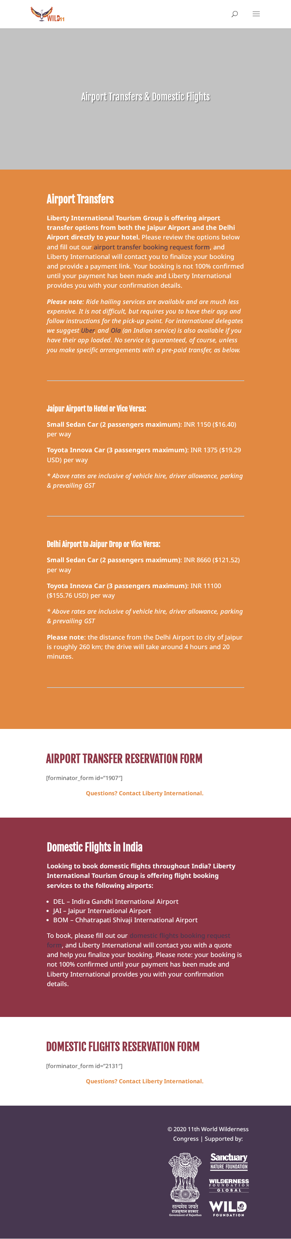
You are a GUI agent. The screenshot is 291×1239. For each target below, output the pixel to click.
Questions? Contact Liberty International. (145, 793)
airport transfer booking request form (152, 247)
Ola (116, 330)
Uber (87, 330)
